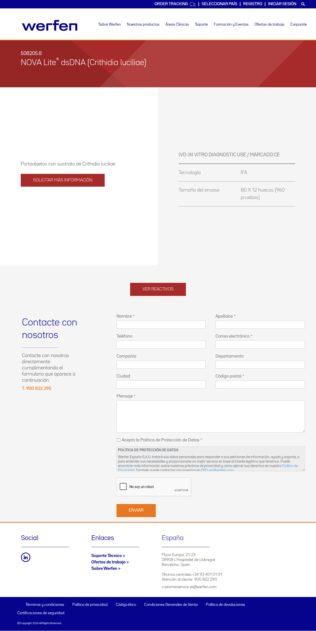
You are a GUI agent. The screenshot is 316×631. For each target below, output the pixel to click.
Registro (252, 4)
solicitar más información (62, 180)
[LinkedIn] (25, 557)
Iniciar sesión (282, 4)
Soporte (201, 24)
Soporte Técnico (106, 556)
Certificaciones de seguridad (40, 613)
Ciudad (123, 376)
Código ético (126, 605)
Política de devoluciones (225, 605)
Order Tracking (171, 4)
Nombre (124, 316)
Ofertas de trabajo (269, 24)
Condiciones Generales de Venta (171, 605)
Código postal (228, 376)
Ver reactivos (158, 289)
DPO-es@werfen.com (217, 470)
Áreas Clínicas (177, 24)
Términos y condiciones (44, 605)
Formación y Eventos (231, 24)
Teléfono (124, 336)
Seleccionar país (219, 4)
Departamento (229, 356)
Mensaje (125, 396)
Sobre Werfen (110, 24)
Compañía (126, 356)
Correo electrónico (233, 336)
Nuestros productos (143, 24)
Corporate (298, 24)
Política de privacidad (90, 605)
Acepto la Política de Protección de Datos (160, 440)
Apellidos (224, 316)
